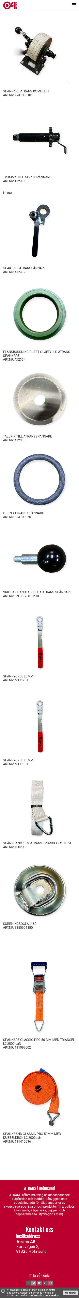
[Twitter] (33, 1285)
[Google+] (39, 1285)
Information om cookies (44, 1295)
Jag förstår (70, 1293)
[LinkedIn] (45, 1285)
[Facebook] (28, 1285)
